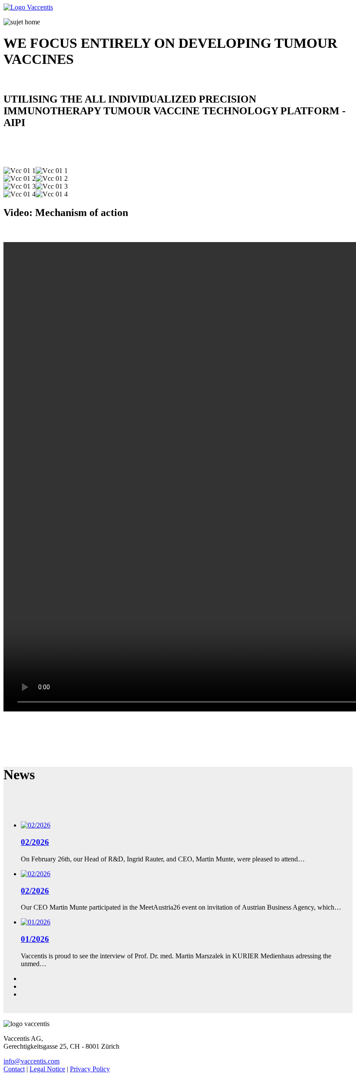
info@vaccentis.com (31, 1061)
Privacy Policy (90, 1069)
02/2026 (35, 842)
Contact (14, 1069)
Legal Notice (47, 1069)
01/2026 (35, 939)
